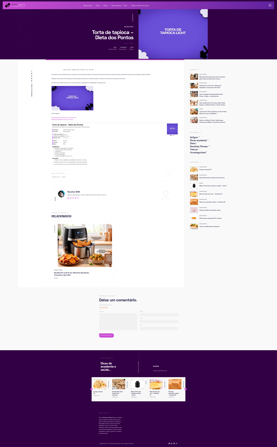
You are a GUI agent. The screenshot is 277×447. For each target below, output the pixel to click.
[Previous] (91, 389)
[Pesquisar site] (270, 5)
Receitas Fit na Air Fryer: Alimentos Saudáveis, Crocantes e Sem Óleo (71, 274)
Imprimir (173, 135)
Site (141, 325)
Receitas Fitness (88, 5)
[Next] (186, 389)
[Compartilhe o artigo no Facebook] (32, 81)
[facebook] (68, 198)
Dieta (193, 143)
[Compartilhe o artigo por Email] (32, 71)
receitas (63, 176)
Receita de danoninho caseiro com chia (62, 119)
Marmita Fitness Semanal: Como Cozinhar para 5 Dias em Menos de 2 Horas (212, 78)
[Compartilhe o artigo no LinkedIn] (32, 74)
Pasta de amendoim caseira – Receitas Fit (212, 202)
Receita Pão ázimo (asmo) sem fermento (212, 178)
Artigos (105, 5)
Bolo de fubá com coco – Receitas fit (210, 194)
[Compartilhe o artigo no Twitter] (32, 78)
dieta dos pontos (56, 176)
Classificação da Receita (105, 305)
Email (141, 318)
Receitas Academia (108, 417)
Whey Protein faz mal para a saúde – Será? (212, 186)
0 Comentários (123, 49)
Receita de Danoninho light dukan (210, 210)
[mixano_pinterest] (174, 444)
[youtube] (73, 198)
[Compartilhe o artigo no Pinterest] (32, 76)
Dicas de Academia (116, 5)
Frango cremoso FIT (205, 169)
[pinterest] (76, 198)
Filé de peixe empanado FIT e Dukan (210, 218)
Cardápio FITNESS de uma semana (140, 5)
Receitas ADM (112, 49)
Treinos (125, 5)
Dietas (98, 5)
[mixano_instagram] (177, 444)
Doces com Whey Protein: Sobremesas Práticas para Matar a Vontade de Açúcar (212, 121)
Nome (141, 311)
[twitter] (71, 198)
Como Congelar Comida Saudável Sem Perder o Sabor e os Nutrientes (211, 95)
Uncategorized (198, 152)
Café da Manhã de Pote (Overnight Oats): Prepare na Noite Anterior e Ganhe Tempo (212, 104)
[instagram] (78, 198)
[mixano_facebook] (169, 444)
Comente (101, 311)
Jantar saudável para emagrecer (209, 226)
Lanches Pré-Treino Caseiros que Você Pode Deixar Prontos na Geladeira (213, 112)
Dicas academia (199, 140)
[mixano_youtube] (172, 444)
